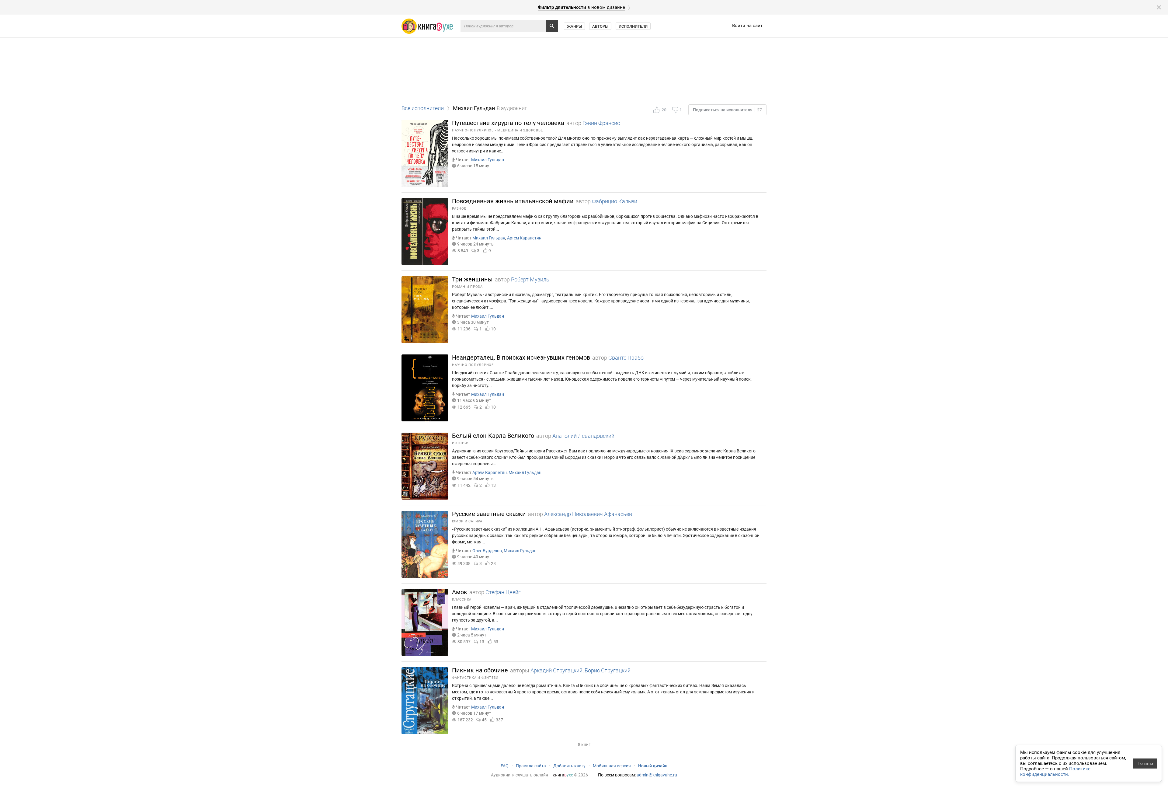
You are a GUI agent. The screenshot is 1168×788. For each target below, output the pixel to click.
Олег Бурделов (487, 550)
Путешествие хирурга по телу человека (508, 123)
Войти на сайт (747, 25)
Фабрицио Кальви (614, 201)
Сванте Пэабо (626, 357)
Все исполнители (422, 108)
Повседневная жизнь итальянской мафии (513, 201)
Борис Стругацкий (608, 670)
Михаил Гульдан (487, 159)
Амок (459, 592)
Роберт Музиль (530, 279)
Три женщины (472, 279)
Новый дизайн (652, 765)
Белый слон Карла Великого (493, 435)
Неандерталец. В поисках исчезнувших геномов (521, 357)
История (460, 443)
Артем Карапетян (524, 237)
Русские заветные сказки (489, 514)
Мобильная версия (612, 765)
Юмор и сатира (467, 521)
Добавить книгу (569, 765)
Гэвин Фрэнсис (601, 123)
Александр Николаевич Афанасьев (588, 514)
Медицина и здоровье (520, 130)
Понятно (1145, 763)
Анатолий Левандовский (583, 436)
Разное (459, 209)
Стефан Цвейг (503, 592)
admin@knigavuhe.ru (657, 774)
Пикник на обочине (480, 670)
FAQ (505, 765)
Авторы (600, 26)
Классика (461, 599)
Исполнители (633, 26)
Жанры (574, 26)
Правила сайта (531, 765)
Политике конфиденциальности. (1055, 771)
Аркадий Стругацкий (556, 670)
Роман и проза (467, 287)
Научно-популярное (473, 130)
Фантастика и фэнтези (475, 678)
